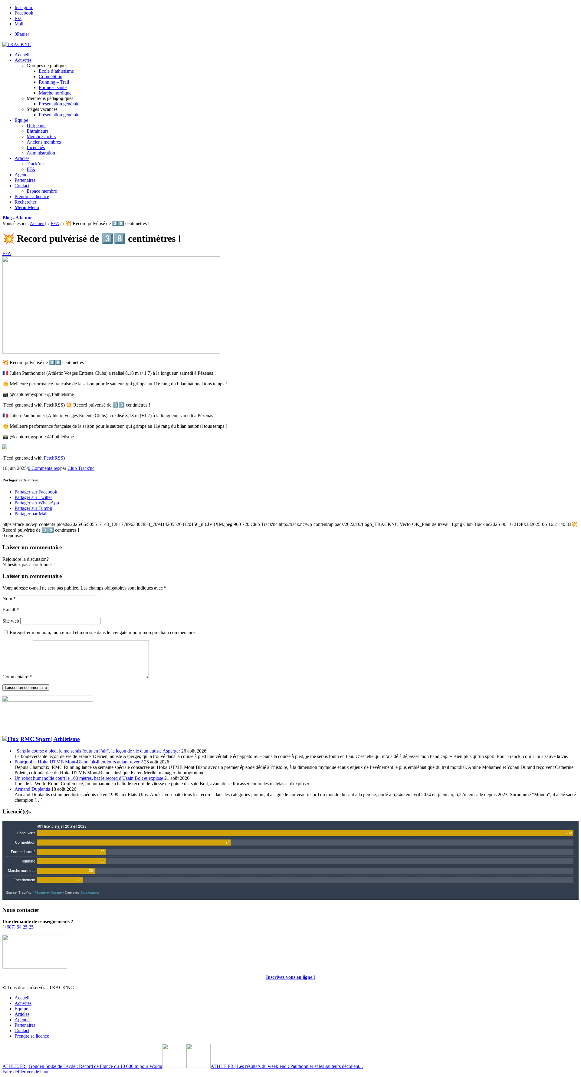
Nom (9, 598)
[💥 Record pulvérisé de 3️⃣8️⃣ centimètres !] (111, 351)
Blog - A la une (17, 217)
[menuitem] (297, 55)
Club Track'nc (80, 468)
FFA (6, 253)
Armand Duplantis (32, 789)
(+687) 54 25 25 (18, 926)
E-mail (10, 609)
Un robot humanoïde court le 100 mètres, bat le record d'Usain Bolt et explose (89, 778)
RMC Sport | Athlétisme (50, 739)
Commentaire (17, 676)
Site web (10, 620)
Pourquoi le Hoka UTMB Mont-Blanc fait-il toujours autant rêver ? (79, 761)
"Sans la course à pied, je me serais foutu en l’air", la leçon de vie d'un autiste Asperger (97, 750)
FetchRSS (53, 457)
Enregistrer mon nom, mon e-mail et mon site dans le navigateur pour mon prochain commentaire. (103, 632)
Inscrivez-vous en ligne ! (290, 977)
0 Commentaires (43, 468)
